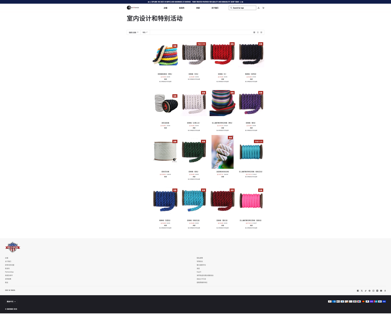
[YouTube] (381, 291)
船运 (6, 282)
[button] (165, 8)
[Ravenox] (12, 247)
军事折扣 (200, 261)
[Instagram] (373, 291)
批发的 (7, 268)
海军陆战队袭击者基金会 (205, 275)
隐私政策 (200, 258)
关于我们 (8, 261)
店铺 (6, 258)
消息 (198, 268)
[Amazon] (385, 291)
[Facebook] (358, 291)
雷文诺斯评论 (201, 265)
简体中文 (10, 301)
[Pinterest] (369, 291)
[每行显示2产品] (254, 32)
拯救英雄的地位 (202, 282)
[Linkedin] (377, 291)
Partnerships (9, 272)
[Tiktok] (366, 291)
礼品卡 (199, 272)
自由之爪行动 (201, 279)
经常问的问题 (9, 265)
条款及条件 (9, 275)
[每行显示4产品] (262, 32)
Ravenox (10, 309)
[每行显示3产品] (258, 32)
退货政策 (8, 279)
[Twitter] (362, 291)
